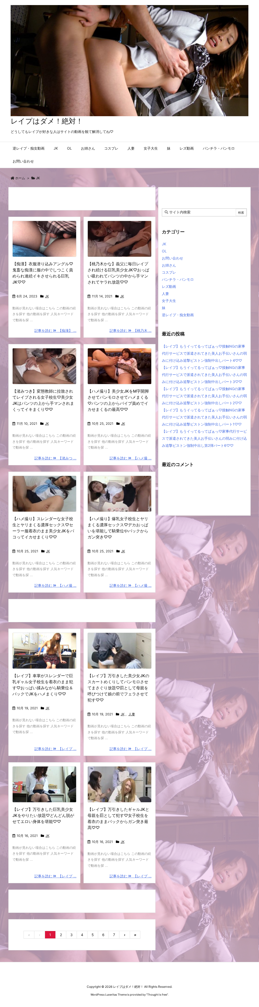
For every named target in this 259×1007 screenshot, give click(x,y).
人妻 (131, 714)
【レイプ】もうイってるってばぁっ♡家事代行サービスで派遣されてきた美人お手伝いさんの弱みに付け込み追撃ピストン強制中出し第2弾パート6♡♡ (204, 438)
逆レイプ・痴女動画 (178, 315)
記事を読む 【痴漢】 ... (55, 330)
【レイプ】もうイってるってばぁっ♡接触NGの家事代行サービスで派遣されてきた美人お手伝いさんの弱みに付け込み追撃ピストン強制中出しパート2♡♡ (204, 396)
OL (164, 251)
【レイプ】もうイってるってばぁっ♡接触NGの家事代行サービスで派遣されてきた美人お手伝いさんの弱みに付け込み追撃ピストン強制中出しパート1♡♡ (204, 417)
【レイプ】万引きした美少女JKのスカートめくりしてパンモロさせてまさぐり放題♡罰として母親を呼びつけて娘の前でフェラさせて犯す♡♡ (118, 687)
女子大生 (169, 300)
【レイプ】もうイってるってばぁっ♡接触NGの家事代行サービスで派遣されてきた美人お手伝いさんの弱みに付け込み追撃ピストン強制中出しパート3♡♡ (204, 374)
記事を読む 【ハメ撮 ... (131, 458)
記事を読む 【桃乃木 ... (131, 330)
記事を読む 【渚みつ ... (55, 458)
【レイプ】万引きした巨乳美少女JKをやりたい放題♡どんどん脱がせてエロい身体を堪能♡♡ (43, 815)
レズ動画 (169, 286)
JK (47, 296)
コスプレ (169, 272)
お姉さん (169, 265)
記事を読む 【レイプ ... (55, 749)
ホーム (20, 178)
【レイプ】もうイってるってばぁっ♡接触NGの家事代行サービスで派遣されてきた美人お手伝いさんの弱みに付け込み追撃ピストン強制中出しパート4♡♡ (204, 353)
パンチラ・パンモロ (178, 279)
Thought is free (157, 994)
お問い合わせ (172, 258)
